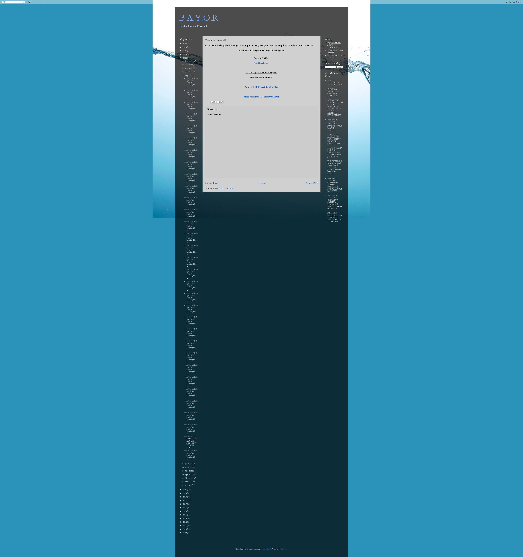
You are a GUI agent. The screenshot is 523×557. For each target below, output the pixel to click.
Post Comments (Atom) (224, 188)
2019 (185, 497)
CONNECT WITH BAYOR (335, 51)
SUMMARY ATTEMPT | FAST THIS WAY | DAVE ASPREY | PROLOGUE (334, 217)
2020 (185, 493)
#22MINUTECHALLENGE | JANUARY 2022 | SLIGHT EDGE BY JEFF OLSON (335, 152)
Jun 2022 (188, 467)
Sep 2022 (188, 72)
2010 (185, 529)
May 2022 (189, 471)
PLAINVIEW (265, 549)
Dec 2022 (189, 61)
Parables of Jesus (261, 62)
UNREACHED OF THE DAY (334, 56)
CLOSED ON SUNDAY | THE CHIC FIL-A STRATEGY (334, 92)
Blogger (284, 549)
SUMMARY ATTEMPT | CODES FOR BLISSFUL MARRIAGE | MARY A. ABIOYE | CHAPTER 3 (334, 184)
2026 (185, 43)
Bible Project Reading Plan (265, 86)
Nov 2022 (189, 64)
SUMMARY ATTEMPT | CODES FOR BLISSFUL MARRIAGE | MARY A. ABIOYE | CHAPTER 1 (334, 202)
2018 (185, 500)
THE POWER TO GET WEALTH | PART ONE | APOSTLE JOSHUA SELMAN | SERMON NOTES (335, 167)
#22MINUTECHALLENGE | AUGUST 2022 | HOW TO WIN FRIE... (190, 442)
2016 (185, 507)
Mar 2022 (189, 478)
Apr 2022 (189, 474)
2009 (185, 533)
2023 (185, 54)
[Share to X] (217, 102)
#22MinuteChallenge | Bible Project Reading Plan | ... (191, 82)
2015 (185, 511)
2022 (185, 58)
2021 (185, 490)
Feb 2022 (188, 481)
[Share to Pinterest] (222, 102)
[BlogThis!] (214, 102)
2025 (185, 47)
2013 (185, 518)
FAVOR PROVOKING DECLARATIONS (334, 82)
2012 (185, 522)
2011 (185, 525)
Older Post (312, 183)
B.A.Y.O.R (198, 18)
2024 (185, 51)
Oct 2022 (189, 68)
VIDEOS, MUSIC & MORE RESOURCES (334, 45)
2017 (185, 504)
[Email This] (211, 102)
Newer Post (211, 183)
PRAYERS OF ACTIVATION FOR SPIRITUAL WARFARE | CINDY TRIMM (334, 139)
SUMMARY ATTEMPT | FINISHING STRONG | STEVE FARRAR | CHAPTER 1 (334, 125)
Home (262, 183)
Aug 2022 (189, 75)
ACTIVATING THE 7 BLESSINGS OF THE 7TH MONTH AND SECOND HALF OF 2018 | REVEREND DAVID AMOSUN (335, 107)
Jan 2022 (188, 485)
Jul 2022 (188, 464)
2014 (185, 515)
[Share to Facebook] (219, 102)
